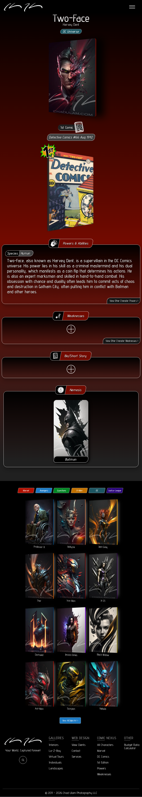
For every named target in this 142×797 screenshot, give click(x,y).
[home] (23, 7)
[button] (132, 7)
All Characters (105, 744)
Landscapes (56, 768)
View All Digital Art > (70, 720)
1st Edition (103, 762)
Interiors (53, 744)
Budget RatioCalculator (131, 746)
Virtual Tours (56, 756)
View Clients (78, 744)
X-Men (79, 490)
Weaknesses (104, 774)
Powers (101, 768)
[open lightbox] (71, 77)
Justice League (114, 490)
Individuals (55, 762)
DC (97, 490)
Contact (76, 750)
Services (76, 756)
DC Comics (103, 756)
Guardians (61, 490)
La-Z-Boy (55, 750)
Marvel (26, 490)
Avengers (43, 490)
